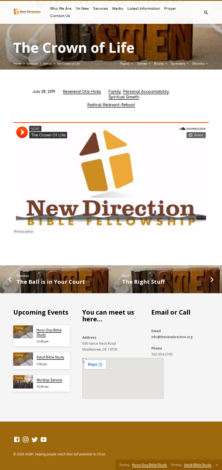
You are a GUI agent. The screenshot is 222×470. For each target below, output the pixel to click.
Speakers (178, 64)
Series (142, 64)
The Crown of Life (68, 63)
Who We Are (60, 9)
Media (117, 9)
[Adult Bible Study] (23, 359)
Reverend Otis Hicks (82, 92)
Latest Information (144, 9)
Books (159, 64)
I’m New (82, 9)
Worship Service (49, 380)
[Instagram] (25, 439)
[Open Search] (206, 12)
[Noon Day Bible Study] (23, 332)
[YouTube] (43, 439)
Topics (125, 64)
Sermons (32, 63)
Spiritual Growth (124, 97)
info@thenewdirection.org (171, 337)
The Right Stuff (143, 281)
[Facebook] (16, 439)
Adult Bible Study (50, 357)
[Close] (216, 465)
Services (100, 9)
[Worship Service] (23, 382)
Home (18, 63)
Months (198, 64)
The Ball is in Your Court (51, 281)
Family (47, 63)
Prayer (170, 9)
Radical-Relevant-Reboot (111, 105)
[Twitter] (34, 439)
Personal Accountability (146, 92)
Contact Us (60, 16)
